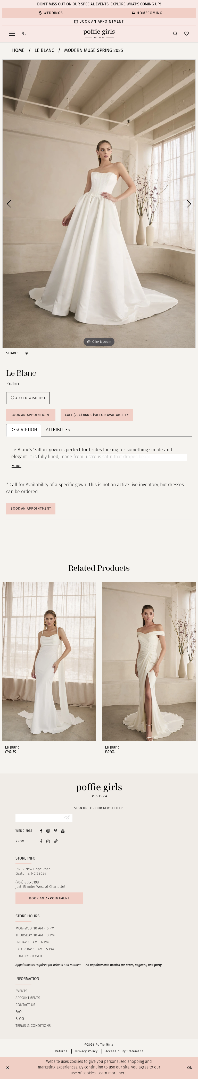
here (123, 1073)
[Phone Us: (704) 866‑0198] (24, 33)
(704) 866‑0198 (27, 882)
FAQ (18, 1012)
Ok (189, 1067)
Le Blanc (44, 50)
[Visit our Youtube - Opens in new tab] (63, 830)
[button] (12, 33)
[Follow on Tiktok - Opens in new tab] (56, 841)
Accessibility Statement (124, 1051)
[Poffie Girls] (99, 34)
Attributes (58, 430)
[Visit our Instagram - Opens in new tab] (48, 830)
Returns (61, 1051)
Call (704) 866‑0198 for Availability (97, 415)
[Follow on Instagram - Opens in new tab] (48, 841)
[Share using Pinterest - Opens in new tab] (26, 353)
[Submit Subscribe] (66, 818)
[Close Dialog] (7, 1067)
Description (23, 430)
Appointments (27, 998)
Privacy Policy (86, 1051)
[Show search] (175, 33)
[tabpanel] (99, 204)
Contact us (25, 1005)
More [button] (16, 466)
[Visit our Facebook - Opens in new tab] (41, 830)
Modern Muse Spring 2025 (93, 50)
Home (18, 50)
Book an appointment (49, 898)
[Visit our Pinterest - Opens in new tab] (55, 830)
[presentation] (49, 662)
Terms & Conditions (33, 1026)
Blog (19, 1019)
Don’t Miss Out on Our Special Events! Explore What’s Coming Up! (99, 4)
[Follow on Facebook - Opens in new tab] (41, 841)
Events (21, 991)
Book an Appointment (31, 415)
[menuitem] (50, 13)
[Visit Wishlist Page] (186, 33)
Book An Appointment (31, 508)
